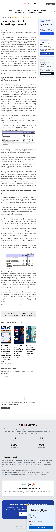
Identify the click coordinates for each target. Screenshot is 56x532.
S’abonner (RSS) (50, 4)
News (11, 10)
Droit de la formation (31, 10)
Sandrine (3, 27)
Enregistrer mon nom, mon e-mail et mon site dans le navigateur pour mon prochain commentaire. (18, 403)
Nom (2, 396)
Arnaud (9, 363)
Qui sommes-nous (18, 526)
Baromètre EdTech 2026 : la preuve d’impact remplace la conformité (31, 349)
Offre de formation (19, 12)
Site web (26, 396)
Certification (31, 12)
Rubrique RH (18, 10)
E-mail (15, 396)
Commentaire (5, 376)
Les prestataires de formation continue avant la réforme (21, 304)
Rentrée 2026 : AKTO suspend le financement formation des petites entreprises (18, 350)
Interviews (44, 10)
